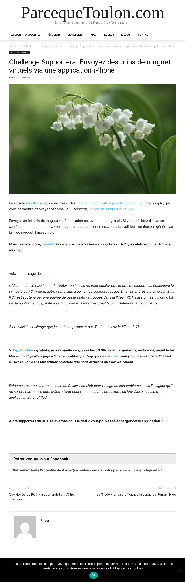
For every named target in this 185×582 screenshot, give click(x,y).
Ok (94, 575)
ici (162, 421)
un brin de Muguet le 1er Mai (111, 209)
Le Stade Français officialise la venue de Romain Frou (136, 494)
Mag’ (94, 34)
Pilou (12, 77)
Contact (144, 34)
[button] (170, 35)
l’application (23, 350)
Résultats (53, 34)
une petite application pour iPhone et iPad (109, 203)
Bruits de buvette (51, 46)
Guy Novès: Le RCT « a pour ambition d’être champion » (41, 496)
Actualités (32, 34)
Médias (126, 34)
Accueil (16, 34)
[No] (179, 570)
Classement (75, 34)
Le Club (109, 34)
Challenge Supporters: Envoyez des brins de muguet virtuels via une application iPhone (90, 66)
